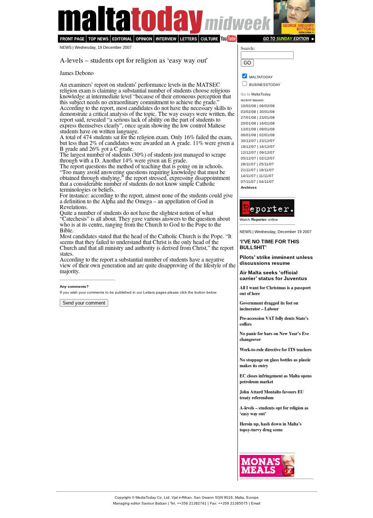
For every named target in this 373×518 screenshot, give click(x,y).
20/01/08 (248, 123)
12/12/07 (248, 152)
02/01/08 (267, 135)
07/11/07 (248, 182)
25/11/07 (266, 164)
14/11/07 (248, 176)
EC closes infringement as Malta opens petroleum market (276, 379)
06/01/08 (248, 135)
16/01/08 (267, 123)
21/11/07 (248, 170)
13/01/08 (248, 129)
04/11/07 (266, 182)
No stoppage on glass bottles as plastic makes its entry (275, 363)
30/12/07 (248, 141)
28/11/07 (248, 164)
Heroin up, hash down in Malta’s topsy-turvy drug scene (271, 427)
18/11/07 (266, 170)
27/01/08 (248, 117)
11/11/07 (266, 176)
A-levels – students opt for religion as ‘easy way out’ (274, 411)
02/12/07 (267, 158)
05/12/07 (248, 158)
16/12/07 (267, 147)
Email (255, 503)
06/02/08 (267, 106)
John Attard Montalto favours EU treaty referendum (272, 395)
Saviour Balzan (154, 503)
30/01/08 (267, 112)
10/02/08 (248, 106)
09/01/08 (267, 129)
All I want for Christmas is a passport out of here (275, 290)
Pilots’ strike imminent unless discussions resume (276, 260)
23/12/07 (267, 141)
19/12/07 (248, 147)
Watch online (259, 219)
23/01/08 (267, 117)
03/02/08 (248, 112)
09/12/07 (267, 152)
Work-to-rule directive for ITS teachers (276, 349)
